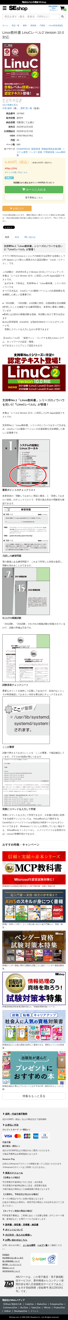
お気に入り (18, 208)
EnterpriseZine (56, 1304)
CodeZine (29, 1304)
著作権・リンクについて (12, 1264)
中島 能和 (7, 108)
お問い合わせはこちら (16, 1240)
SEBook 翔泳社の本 (12, 1304)
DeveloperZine (20, 1311)
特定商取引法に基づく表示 (12, 1258)
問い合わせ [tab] (30, 237)
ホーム (5, 25)
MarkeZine (42, 1304)
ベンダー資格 (35, 152)
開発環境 (35, 149)
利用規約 (5, 1255)
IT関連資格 (48, 152)
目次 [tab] (17, 237)
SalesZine (35, 1307)
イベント (35, 1311)
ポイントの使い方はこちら (16, 172)
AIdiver (7, 1311)
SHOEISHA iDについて (11, 1271)
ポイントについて (14, 1229)
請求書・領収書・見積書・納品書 (21, 1224)
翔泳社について (8, 1268)
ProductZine (59, 1307)
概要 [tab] (7, 237)
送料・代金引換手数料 (16, 1114)
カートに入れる (35, 189)
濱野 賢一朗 (26, 108)
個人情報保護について (11, 1261)
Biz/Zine (24, 1307)
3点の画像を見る (10, 105)
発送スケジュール (14, 1173)
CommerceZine (10, 1307)
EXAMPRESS (23, 149)
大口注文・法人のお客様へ (18, 1235)
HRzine (47, 1307)
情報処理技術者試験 (51, 149)
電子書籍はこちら (34, 197)
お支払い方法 (12, 1125)
